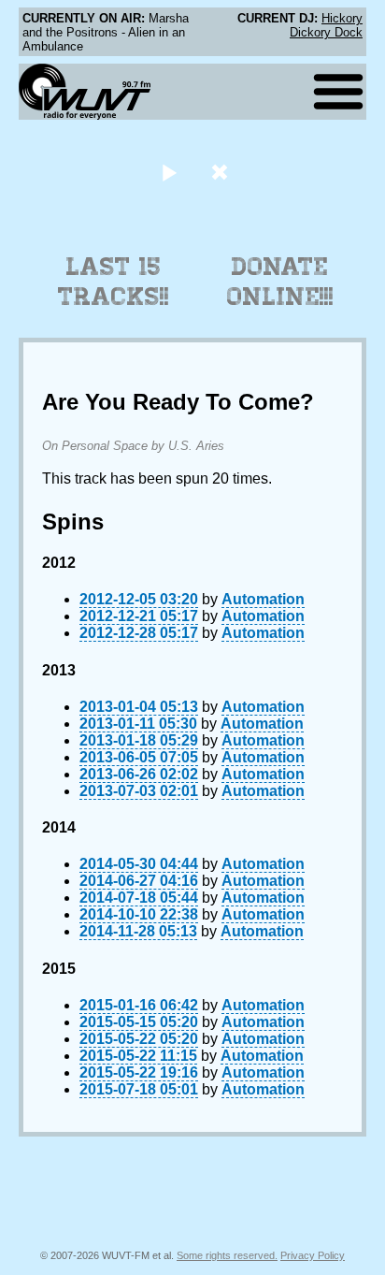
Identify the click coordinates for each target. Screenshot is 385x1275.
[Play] (169, 172)
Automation (263, 599)
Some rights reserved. (227, 1255)
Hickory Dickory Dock (326, 25)
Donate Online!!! (280, 282)
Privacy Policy (312, 1255)
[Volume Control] (222, 172)
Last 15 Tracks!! (113, 282)
